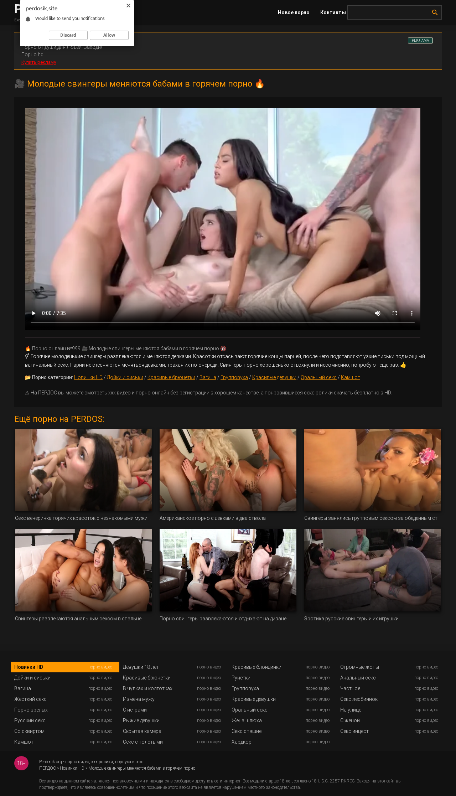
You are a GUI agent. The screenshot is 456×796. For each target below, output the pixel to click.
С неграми (135, 710)
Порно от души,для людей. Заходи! (61, 47)
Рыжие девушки (141, 720)
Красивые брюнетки (171, 377)
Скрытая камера (142, 731)
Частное (350, 688)
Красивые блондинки (256, 667)
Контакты (333, 12)
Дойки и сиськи (125, 377)
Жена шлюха (247, 720)
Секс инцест (354, 731)
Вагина (208, 377)
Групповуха (234, 377)
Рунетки (241, 678)
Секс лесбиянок (359, 699)
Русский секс (30, 720)
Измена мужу (139, 699)
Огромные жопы (359, 667)
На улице (350, 710)
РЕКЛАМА (420, 40)
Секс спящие (246, 731)
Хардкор (242, 742)
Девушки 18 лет (141, 667)
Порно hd (32, 54)
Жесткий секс (30, 699)
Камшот (350, 377)
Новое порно (294, 12)
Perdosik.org (50, 761)
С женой (350, 720)
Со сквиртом (29, 731)
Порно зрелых (31, 710)
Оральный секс (319, 377)
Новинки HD (88, 377)
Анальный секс (358, 678)
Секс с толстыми (143, 742)
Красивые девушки (274, 377)
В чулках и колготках (147, 688)
